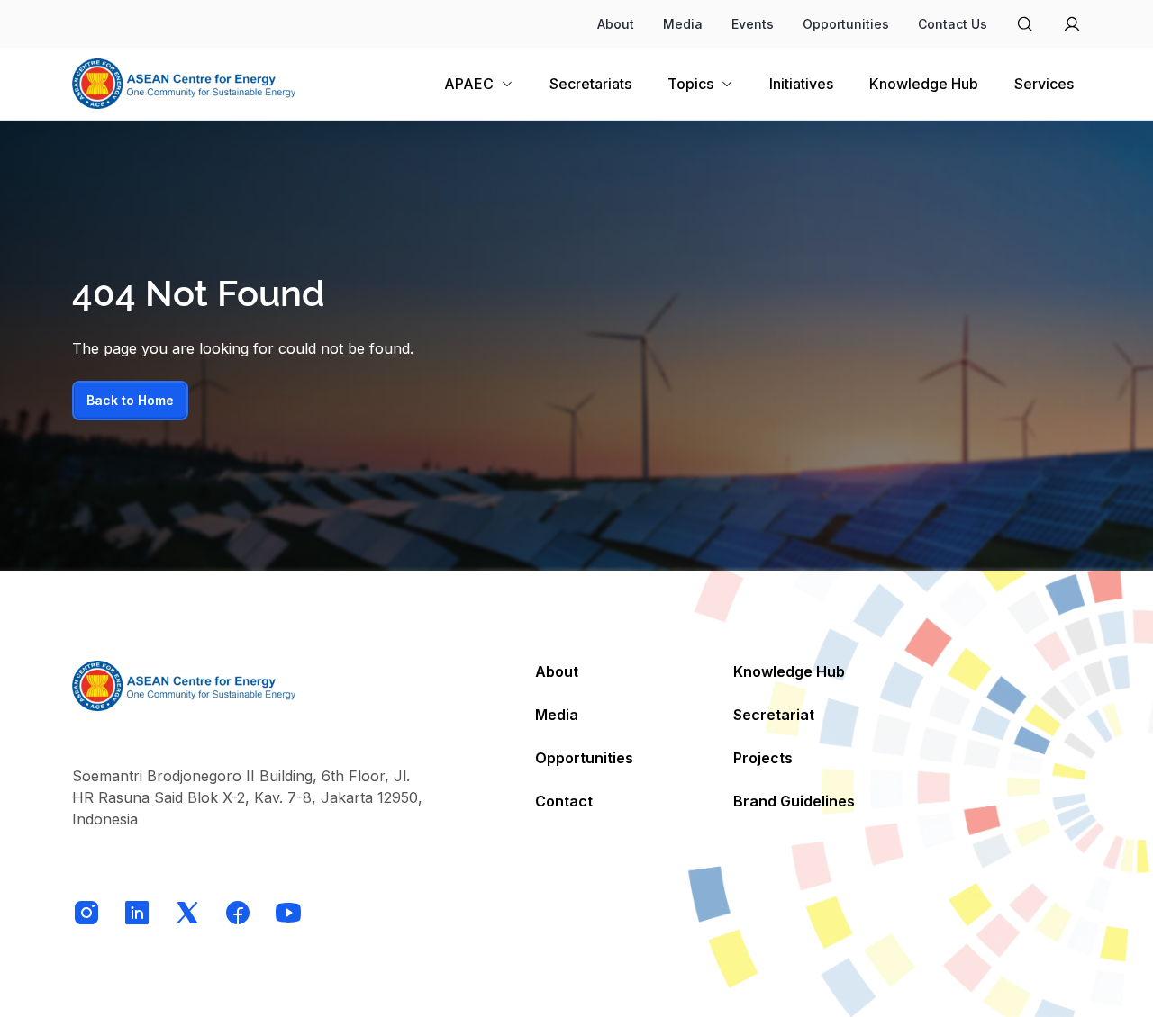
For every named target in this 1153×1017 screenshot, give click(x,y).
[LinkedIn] (137, 912)
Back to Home (130, 400)
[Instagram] (86, 912)
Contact (564, 801)
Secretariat (773, 715)
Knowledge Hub (789, 671)
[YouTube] (288, 912)
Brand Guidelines (794, 801)
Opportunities (846, 24)
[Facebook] (237, 912)
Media (683, 24)
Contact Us (952, 24)
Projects (763, 758)
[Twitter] (187, 912)
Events (752, 24)
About (615, 24)
